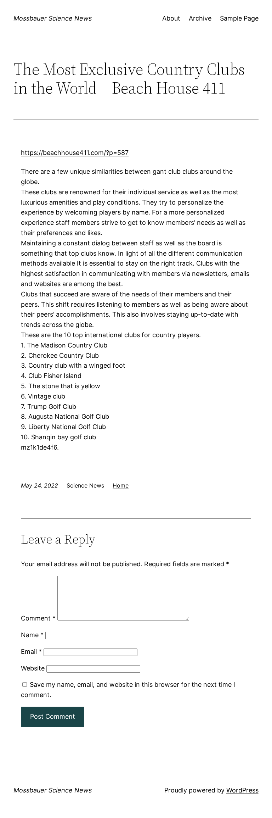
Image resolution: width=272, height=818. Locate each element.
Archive (200, 18)
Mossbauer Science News (52, 18)
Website (33, 668)
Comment (38, 618)
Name (32, 635)
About (171, 18)
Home (121, 485)
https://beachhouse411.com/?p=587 (75, 152)
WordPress (242, 790)
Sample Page (239, 18)
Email (31, 651)
